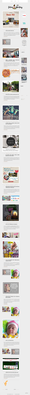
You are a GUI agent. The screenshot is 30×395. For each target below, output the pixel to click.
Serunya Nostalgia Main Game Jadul (12, 372)
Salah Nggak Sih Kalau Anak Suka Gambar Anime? (24, 64)
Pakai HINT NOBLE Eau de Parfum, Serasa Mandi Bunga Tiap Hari (24, 74)
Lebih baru (15, 389)
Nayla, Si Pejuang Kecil (10, 340)
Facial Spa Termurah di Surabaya (11, 224)
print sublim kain (8, 153)
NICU (6, 339)
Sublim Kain (16, 153)
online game (11, 371)
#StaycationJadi (12, 184)
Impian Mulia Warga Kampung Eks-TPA (12, 94)
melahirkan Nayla (12, 300)
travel (12, 185)
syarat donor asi (13, 29)
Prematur (10, 295)
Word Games (14, 371)
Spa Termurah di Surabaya (12, 222)
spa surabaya (7, 222)
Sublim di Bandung (12, 153)
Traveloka (14, 185)
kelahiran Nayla (14, 263)
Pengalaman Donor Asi (10, 30)
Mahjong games (8, 371)
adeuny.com (24, 42)
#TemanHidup (15, 184)
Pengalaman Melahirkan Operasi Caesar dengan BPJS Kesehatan (24, 82)
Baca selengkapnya (5, 36)
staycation (10, 185)
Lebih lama (6, 389)
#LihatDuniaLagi (7, 184)
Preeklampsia (7, 295)
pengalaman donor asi (8, 29)
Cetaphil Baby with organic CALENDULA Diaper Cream (12, 121)
